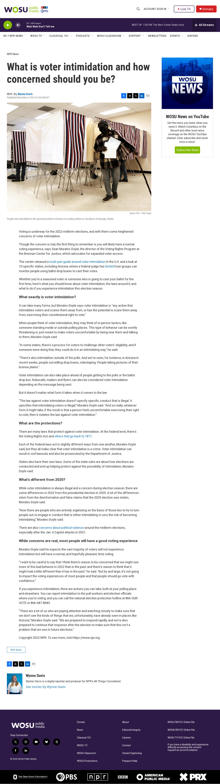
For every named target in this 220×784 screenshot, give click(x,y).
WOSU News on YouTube (187, 116)
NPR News (13, 54)
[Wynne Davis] (14, 683)
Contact (126, 745)
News (80, 730)
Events (175, 35)
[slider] (23, 25)
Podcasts (83, 35)
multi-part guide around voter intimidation (77, 262)
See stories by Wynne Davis (46, 687)
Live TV (185, 9)
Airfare (192, 35)
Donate (207, 9)
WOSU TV (36, 35)
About (125, 722)
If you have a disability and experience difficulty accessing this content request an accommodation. (188, 747)
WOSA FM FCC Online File (181, 730)
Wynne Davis (25, 94)
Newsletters (157, 35)
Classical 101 (59, 35)
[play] (7, 25)
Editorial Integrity (131, 730)
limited (109, 266)
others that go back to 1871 (73, 436)
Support (135, 35)
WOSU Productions (87, 761)
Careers (126, 737)
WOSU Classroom (109, 35)
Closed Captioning (132, 753)
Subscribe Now (187, 150)
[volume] (18, 25)
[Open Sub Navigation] (169, 9)
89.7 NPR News (13, 35)
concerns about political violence (61, 527)
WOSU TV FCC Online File (181, 737)
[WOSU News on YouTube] (187, 83)
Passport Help (129, 761)
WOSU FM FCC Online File (181, 722)
